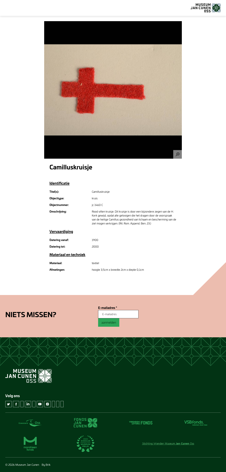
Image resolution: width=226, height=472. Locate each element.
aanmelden (108, 322)
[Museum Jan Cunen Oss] (206, 8)
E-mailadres (107, 308)
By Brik (46, 464)
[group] (113, 90)
